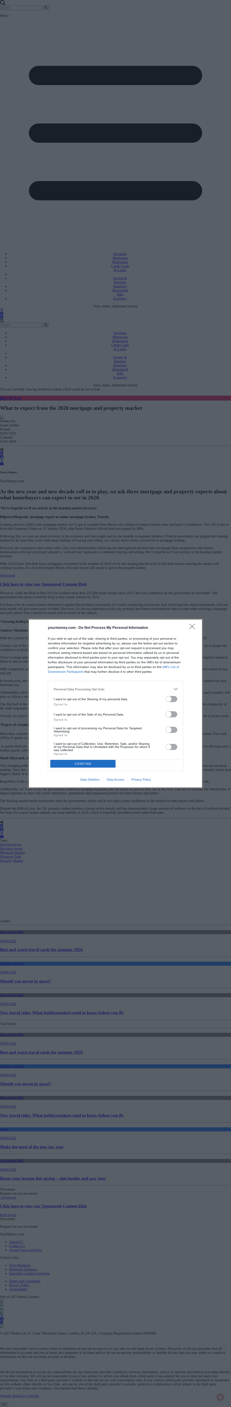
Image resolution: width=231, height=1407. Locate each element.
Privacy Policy (141, 779)
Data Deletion (90, 779)
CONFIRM (83, 764)
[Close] (193, 628)
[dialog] (115, 703)
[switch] (171, 699)
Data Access (115, 779)
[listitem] (115, 689)
